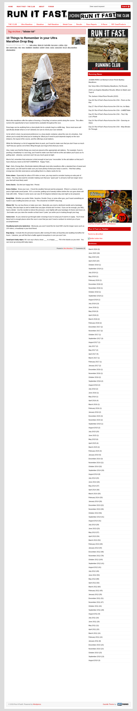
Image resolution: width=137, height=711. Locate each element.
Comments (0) (80, 248)
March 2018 (93, 319)
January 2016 (94, 412)
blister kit (40, 45)
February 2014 (94, 497)
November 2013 (94, 509)
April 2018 (92, 315)
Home (10, 6)
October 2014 (93, 466)
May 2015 (92, 439)
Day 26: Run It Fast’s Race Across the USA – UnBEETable (109, 110)
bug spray (54, 45)
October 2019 (93, 265)
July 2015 (92, 432)
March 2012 (93, 587)
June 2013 (92, 529)
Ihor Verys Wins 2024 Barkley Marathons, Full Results (108, 86)
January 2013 (94, 548)
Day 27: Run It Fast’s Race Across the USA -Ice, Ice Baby (109, 106)
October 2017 (93, 335)
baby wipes (33, 45)
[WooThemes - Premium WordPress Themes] (123, 704)
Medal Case (67, 24)
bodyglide (47, 45)
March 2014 (93, 494)
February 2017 (94, 362)
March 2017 (93, 358)
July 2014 (92, 478)
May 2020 (92, 257)
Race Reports (91, 24)
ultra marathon (72, 47)
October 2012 (93, 560)
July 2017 (92, 346)
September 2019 (95, 269)
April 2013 (92, 536)
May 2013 (92, 532)
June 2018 (92, 307)
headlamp (29, 47)
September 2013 (95, 517)
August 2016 (93, 385)
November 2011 (94, 602)
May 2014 (92, 486)
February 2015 (94, 451)
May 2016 (92, 397)
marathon (36, 47)
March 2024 (93, 249)
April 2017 (92, 354)
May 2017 (92, 350)
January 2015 (94, 455)
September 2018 (95, 296)
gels (19, 47)
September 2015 (95, 424)
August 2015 (93, 428)
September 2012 (95, 563)
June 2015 (92, 435)
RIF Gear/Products (118, 24)
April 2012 (92, 583)
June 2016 (92, 393)
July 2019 (92, 273)
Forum (51, 6)
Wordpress (37, 704)
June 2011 (92, 622)
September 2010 (95, 657)
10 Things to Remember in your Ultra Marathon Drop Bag (31, 39)
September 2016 (95, 381)
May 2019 (92, 276)
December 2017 (94, 327)
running (42, 47)
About (41, 6)
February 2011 (94, 637)
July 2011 (92, 618)
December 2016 (94, 369)
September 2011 (95, 610)
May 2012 (92, 579)
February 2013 (94, 544)
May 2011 (92, 625)
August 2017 (93, 342)
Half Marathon (53, 24)
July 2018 (92, 304)
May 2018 (92, 311)
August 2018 (93, 300)
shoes (47, 47)
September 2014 (95, 470)
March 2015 (93, 447)
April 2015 (92, 443)
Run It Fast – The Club (26, 6)
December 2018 (94, 284)
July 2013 (92, 525)
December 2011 (94, 598)
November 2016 (94, 373)
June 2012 (92, 575)
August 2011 (93, 614)
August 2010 (93, 660)
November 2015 (94, 420)
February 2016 (94, 408)
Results (79, 24)
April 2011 (92, 629)
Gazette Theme (108, 704)
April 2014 (92, 490)
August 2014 (93, 474)
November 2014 (94, 463)
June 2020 (92, 253)
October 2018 (93, 292)
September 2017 (95, 338)
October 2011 (93, 606)
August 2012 (93, 567)
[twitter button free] (95, 238)
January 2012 (94, 594)
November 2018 (94, 288)
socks (52, 47)
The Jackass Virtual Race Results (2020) (103, 96)
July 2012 (92, 571)
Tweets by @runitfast (95, 234)
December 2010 (94, 645)
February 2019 (94, 280)
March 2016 (93, 404)
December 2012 (94, 552)
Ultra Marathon (26, 24)
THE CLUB (12, 24)
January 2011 (93, 641)
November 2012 (94, 556)
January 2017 (94, 366)
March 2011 (93, 633)
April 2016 (92, 401)
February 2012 (94, 591)
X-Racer (104, 24)
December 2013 (94, 505)
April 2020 (92, 261)
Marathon (40, 24)
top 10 (65, 47)
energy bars (13, 47)
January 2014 (94, 501)
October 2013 (93, 513)
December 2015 (94, 416)
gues (23, 47)
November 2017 (94, 331)
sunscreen (58, 47)
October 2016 (93, 377)
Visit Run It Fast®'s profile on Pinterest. (102, 224)
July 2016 (92, 389)
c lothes (61, 45)
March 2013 (93, 540)
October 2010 (93, 653)
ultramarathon (10, 50)
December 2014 (94, 459)
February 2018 (94, 323)
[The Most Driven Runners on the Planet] (36, 18)
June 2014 (92, 482)
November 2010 (94, 649)
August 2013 (93, 521)
